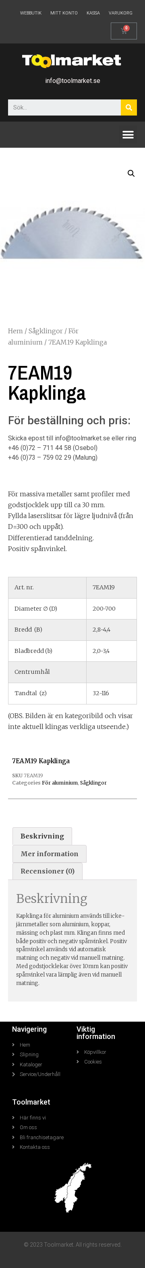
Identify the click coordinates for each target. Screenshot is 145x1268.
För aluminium (60, 783)
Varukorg (121, 13)
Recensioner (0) (48, 871)
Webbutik (30, 13)
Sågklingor (46, 331)
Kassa (93, 13)
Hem (15, 331)
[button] (128, 135)
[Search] (129, 107)
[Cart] (124, 31)
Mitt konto (64, 13)
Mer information (50, 854)
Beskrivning (42, 836)
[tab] (42, 836)
